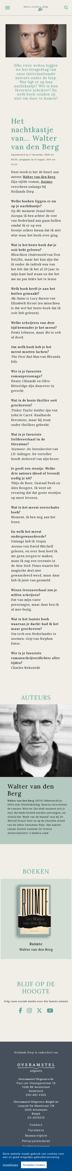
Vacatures (36, 1130)
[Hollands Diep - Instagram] (29, 1010)
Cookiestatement (36, 1146)
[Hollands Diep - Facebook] (20, 1010)
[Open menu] (7, 8)
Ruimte (36, 944)
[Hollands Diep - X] (39, 1010)
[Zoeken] (66, 7)
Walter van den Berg (39, 177)
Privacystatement (36, 1141)
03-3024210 (36, 1117)
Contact (36, 1125)
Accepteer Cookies (34, 1164)
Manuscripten (36, 1135)
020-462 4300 (36, 1094)
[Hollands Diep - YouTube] (50, 1010)
